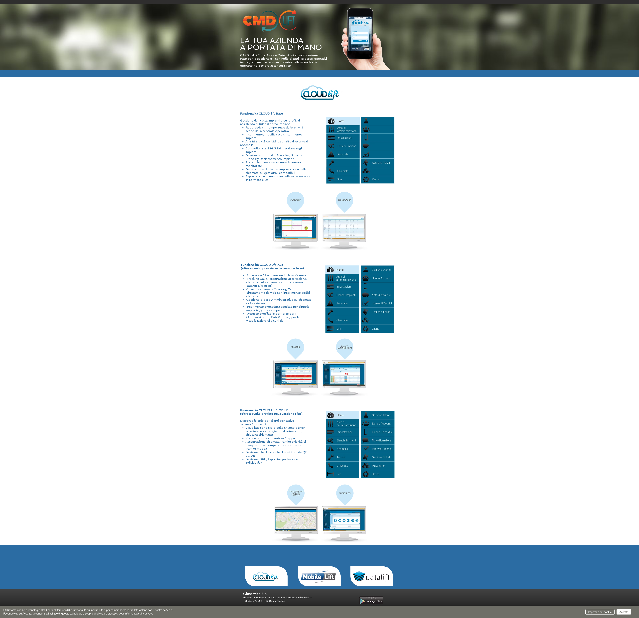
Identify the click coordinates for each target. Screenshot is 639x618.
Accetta (623, 612)
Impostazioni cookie (600, 612)
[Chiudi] (635, 611)
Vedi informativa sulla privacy (136, 613)
